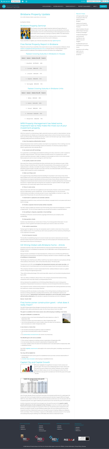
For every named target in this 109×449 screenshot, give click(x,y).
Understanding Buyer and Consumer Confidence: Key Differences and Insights (81, 38)
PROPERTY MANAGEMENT (84, 6)
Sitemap (84, 446)
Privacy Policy (78, 446)
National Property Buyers (32, 446)
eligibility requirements (32, 348)
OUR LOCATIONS (47, 6)
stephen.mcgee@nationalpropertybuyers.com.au (33, 48)
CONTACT (103, 6)
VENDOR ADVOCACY (70, 6)
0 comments (43, 17)
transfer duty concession (28, 358)
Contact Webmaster (69, 446)
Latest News (36, 17)
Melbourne (23, 429)
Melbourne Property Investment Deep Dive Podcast (82, 25)
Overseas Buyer (42, 430)
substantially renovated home (31, 334)
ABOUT (95, 6)
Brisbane (23, 427)
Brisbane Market (29, 17)
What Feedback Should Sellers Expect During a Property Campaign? (82, 30)
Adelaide (41, 425)
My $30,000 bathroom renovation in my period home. (82, 45)
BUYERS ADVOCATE (58, 6)
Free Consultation (16, 1)
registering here (56, 40)
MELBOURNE (83, 1)
